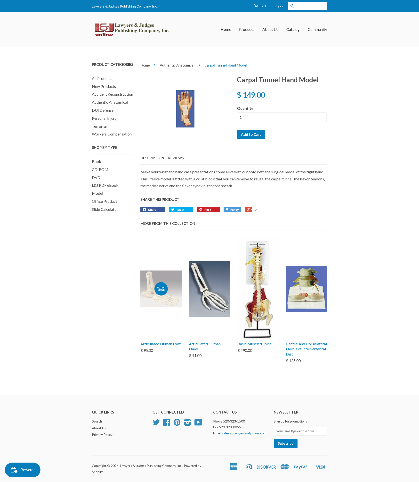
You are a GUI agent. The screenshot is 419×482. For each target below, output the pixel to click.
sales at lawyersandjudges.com (244, 433)
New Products (104, 86)
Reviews (176, 158)
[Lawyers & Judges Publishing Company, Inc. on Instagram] (187, 424)
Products (246, 29)
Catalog (293, 29)
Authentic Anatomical (110, 102)
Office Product (104, 201)
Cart (262, 6)
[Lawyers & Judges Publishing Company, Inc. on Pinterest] (177, 424)
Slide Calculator (105, 209)
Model (97, 193)
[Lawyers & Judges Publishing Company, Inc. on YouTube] (198, 424)
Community (317, 29)
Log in (278, 6)
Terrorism (100, 126)
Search (97, 421)
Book (96, 161)
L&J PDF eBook (105, 185)
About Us (270, 29)
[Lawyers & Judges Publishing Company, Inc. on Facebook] (166, 424)
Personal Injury (104, 118)
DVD (96, 177)
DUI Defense (102, 110)
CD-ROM (100, 169)
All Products (102, 78)
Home (226, 29)
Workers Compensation (112, 134)
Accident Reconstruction (112, 94)
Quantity (245, 108)
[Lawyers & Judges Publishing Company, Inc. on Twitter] (156, 424)
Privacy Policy (102, 435)
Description (152, 158)
